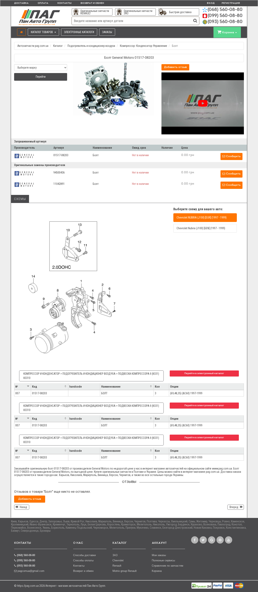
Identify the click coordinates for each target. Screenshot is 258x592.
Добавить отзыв (175, 67)
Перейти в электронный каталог (204, 373)
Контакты (64, 3)
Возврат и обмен (92, 3)
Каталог (58, 45)
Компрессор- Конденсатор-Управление (143, 45)
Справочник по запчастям (167, 565)
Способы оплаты (83, 560)
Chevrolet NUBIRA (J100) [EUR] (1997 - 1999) (202, 217)
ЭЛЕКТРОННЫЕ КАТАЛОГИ (79, 32)
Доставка (21, 3)
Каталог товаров (42, 32)
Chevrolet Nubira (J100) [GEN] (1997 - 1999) (201, 228)
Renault (116, 565)
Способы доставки (84, 555)
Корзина (157, 570)
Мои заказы (159, 555)
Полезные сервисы (163, 560)
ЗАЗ (115, 555)
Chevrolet (118, 560)
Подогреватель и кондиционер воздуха (91, 45)
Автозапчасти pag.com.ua (32, 45)
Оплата (43, 3)
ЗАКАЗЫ (107, 32)
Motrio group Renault (124, 570)
